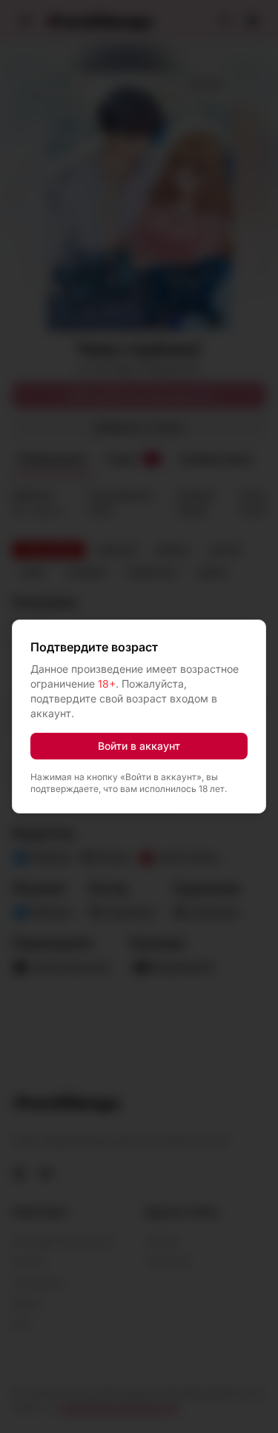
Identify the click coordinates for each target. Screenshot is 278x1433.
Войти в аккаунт (139, 745)
